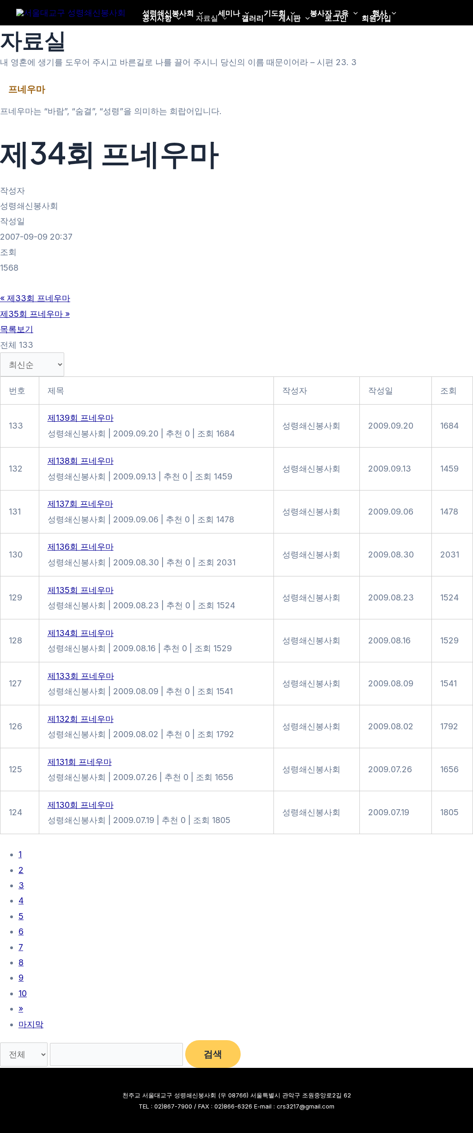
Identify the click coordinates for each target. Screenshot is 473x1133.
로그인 (336, 17)
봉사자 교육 (329, 12)
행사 (379, 12)
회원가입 (376, 17)
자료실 (207, 17)
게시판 (290, 17)
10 (22, 993)
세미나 (229, 12)
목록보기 (16, 329)
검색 (213, 1054)
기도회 (275, 12)
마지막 (30, 1024)
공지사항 (157, 17)
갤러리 (253, 17)
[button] (198, 12)
